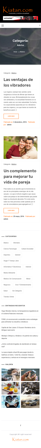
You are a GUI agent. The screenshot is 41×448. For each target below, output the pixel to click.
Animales (16, 243)
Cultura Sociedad (27, 249)
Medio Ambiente (9, 273)
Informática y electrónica (12, 267)
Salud (5, 291)
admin (9, 125)
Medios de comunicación (12, 279)
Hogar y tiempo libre (11, 261)
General (17, 255)
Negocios (7, 285)
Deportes (7, 255)
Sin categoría (17, 291)
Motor (28, 279)
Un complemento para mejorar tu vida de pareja (20, 176)
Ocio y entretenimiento (23, 285)
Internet (28, 267)
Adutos (13, 73)
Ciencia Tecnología (10, 249)
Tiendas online (9, 297)
